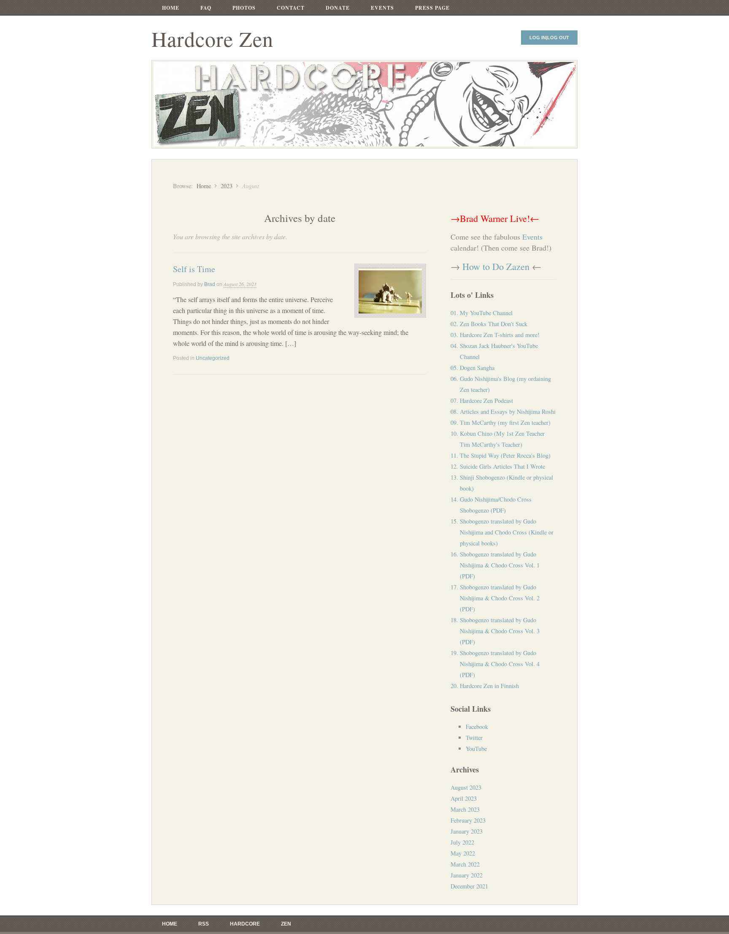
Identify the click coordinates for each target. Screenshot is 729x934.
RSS (203, 924)
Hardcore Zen (212, 38)
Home (170, 7)
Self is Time (194, 269)
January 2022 (467, 875)
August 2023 (466, 787)
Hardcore (245, 924)
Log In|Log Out (549, 37)
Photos (244, 7)
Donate (338, 7)
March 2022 (465, 864)
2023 (226, 186)
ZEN (286, 924)
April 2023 (464, 798)
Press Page (432, 7)
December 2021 (469, 886)
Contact (291, 7)
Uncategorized (213, 358)
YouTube (476, 749)
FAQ (205, 7)
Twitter (474, 738)
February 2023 (468, 820)
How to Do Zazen (495, 266)
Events (382, 7)
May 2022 (463, 853)
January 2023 (467, 831)
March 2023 (465, 809)
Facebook (477, 727)
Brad (209, 284)
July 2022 (462, 842)
